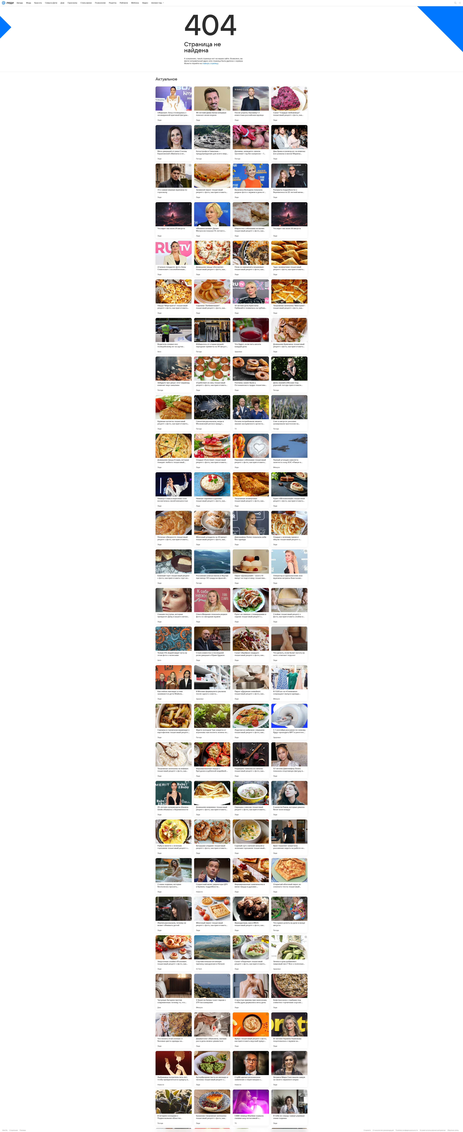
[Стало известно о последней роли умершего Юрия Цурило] (212, 645)
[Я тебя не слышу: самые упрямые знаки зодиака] (289, 1108)
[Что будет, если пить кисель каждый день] (251, 336)
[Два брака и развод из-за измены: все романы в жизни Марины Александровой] (289, 143)
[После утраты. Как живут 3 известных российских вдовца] (251, 104)
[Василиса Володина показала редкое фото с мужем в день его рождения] (251, 182)
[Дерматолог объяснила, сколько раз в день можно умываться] (212, 1030)
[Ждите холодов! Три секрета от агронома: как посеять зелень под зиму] (212, 722)
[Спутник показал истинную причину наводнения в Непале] (212, 953)
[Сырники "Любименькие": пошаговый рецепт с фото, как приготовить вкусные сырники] (212, 297)
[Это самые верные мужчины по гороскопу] (174, 182)
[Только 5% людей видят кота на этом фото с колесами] (174, 645)
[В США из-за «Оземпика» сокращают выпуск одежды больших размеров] (289, 683)
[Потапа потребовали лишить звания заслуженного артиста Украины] (251, 413)
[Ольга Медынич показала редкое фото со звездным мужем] (212, 606)
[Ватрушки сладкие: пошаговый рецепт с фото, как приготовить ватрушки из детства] (212, 837)
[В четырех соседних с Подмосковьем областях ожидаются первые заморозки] (174, 1108)
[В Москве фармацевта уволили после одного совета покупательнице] (212, 683)
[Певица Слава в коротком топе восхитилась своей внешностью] (174, 490)
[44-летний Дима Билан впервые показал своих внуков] (212, 104)
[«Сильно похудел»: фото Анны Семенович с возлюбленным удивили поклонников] (174, 259)
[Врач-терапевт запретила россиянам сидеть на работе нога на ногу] (289, 837)
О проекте (367, 1130)
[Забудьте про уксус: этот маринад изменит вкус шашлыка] (174, 375)
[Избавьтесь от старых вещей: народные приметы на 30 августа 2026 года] (212, 336)
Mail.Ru (4, 1130)
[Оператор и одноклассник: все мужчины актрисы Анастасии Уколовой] (289, 567)
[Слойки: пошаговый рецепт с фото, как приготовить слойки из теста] (289, 606)
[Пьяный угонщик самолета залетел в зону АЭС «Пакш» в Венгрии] (289, 452)
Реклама (23, 1130)
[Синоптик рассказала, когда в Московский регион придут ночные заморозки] (212, 413)
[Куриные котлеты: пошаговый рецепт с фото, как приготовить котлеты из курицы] (174, 413)
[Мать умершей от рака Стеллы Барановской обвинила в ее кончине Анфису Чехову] (174, 143)
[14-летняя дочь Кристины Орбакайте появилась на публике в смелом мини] (251, 297)
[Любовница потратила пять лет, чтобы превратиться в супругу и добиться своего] (174, 1069)
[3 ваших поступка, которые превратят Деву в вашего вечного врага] (174, 606)
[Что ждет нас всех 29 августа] (174, 220)
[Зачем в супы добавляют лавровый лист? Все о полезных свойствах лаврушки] (289, 953)
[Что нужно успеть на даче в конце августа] (289, 915)
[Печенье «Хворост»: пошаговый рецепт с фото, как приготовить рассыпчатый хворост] (174, 529)
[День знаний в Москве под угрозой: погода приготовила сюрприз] (289, 375)
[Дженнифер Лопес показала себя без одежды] (251, 529)
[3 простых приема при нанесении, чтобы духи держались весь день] (251, 992)
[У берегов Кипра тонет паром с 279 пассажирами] (212, 992)
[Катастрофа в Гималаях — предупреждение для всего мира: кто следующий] (212, 143)
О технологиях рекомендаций (383, 1130)
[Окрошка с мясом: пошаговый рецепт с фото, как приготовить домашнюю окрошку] (251, 799)
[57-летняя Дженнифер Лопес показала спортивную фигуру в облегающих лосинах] (289, 760)
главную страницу (210, 63)
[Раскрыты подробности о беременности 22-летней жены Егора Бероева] (289, 182)
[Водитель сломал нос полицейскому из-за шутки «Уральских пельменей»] (174, 336)
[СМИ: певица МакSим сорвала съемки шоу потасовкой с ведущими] (251, 1108)
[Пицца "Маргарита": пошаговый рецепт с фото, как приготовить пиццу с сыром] (174, 297)
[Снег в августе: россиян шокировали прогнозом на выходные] (289, 413)
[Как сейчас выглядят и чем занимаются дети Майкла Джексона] (174, 683)
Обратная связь (453, 1130)
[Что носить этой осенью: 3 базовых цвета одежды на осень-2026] (174, 1030)
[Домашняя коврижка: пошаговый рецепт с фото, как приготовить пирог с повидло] (212, 799)
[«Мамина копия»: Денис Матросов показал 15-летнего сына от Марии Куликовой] (212, 220)
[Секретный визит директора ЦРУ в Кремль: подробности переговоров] (212, 876)
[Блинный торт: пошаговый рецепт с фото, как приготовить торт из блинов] (174, 567)
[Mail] (3, 3)
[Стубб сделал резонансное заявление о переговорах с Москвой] (251, 1069)
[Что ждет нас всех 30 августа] (289, 220)
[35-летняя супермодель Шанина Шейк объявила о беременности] (174, 799)
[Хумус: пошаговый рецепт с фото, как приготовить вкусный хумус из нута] (251, 1030)
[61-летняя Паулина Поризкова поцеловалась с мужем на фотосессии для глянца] (289, 1030)
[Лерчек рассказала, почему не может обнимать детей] (174, 915)
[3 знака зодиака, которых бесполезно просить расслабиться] (174, 876)
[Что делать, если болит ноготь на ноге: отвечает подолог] (289, 645)
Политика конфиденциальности (407, 1130)
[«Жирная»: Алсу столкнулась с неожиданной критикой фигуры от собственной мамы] (174, 104)
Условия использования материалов (433, 1130)
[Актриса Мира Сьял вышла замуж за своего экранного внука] (289, 1069)
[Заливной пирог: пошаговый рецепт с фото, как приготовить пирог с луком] (212, 182)
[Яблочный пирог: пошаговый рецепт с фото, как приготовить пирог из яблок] (212, 915)
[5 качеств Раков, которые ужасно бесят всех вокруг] (289, 799)
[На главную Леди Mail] (9, 3)
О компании (13, 1130)
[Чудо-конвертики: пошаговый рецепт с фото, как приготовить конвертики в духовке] (289, 259)
